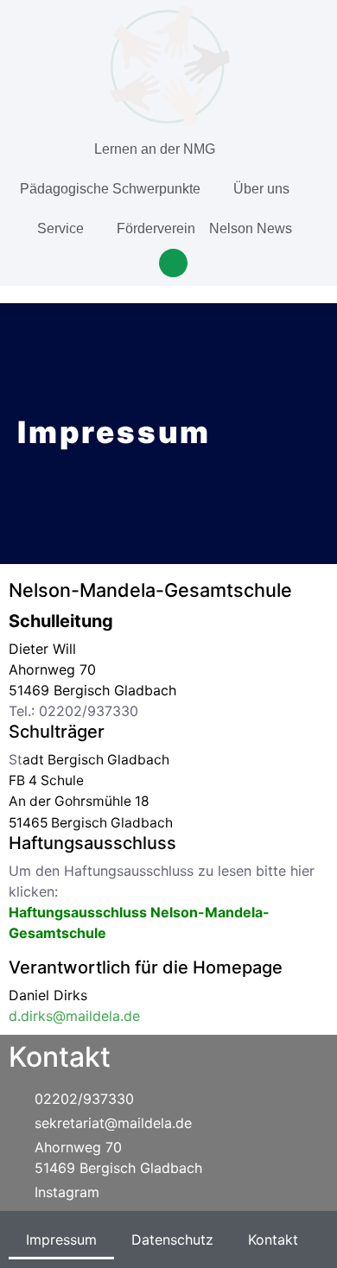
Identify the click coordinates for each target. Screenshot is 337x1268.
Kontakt (273, 1239)
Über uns (261, 188)
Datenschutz (172, 1239)
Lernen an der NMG (154, 149)
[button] (173, 263)
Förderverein (156, 228)
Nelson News (250, 228)
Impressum (61, 1239)
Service (60, 228)
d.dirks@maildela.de (74, 1015)
